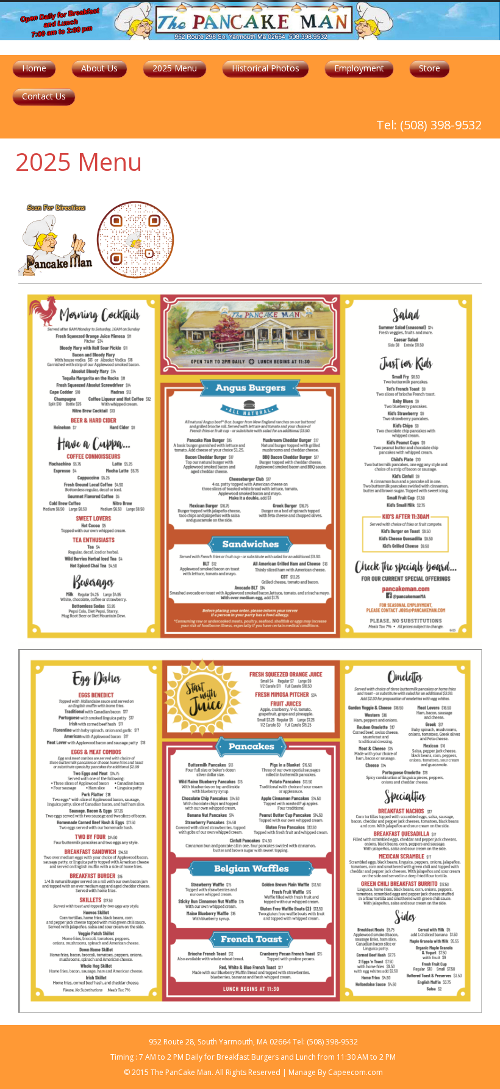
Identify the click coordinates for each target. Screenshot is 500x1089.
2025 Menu (174, 68)
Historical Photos (265, 68)
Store (429, 68)
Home (34, 68)
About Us (99, 68)
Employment (359, 68)
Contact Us (44, 96)
